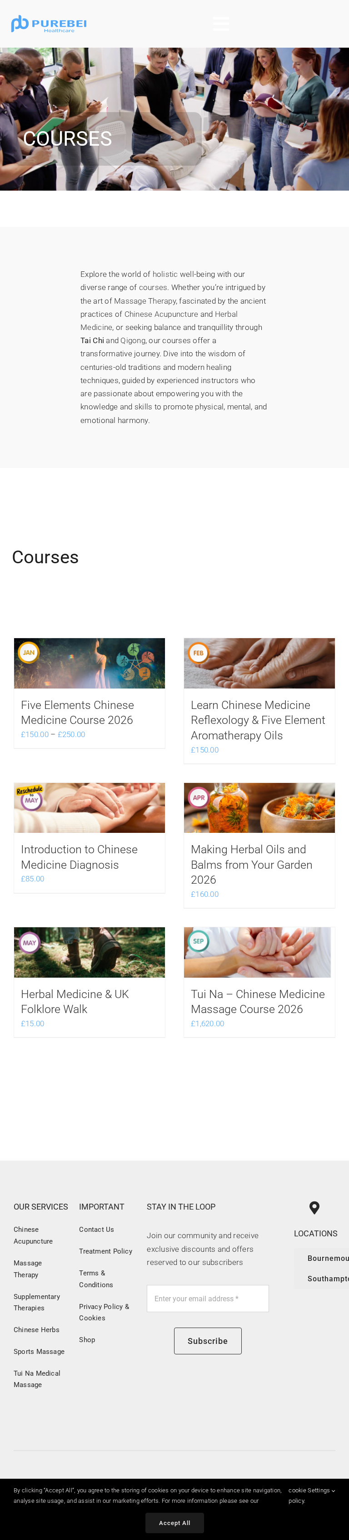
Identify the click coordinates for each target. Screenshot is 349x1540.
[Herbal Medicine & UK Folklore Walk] (89, 952)
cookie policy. (297, 1495)
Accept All (174, 1523)
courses (153, 287)
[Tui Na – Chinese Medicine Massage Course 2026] (259, 952)
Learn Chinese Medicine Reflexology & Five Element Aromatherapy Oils (258, 720)
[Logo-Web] (49, 15)
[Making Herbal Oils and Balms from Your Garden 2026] (259, 808)
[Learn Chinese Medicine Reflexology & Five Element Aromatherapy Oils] (259, 663)
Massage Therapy (145, 300)
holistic (165, 274)
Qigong (132, 340)
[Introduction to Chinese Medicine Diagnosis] (89, 808)
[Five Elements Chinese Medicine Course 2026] (89, 663)
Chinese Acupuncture (162, 314)
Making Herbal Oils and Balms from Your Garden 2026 (252, 864)
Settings (319, 1490)
